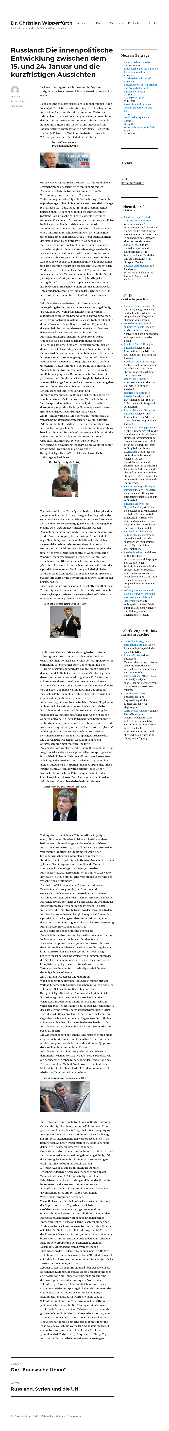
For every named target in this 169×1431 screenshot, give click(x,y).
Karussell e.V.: (131, 245)
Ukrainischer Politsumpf (137, 78)
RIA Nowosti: (130, 451)
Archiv (124, 179)
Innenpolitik (17, 106)
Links (121, 23)
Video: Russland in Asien (137, 62)
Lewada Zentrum (133, 655)
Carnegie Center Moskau (137, 306)
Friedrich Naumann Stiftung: (139, 361)
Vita (111, 23)
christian (15, 96)
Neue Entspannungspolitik (138, 427)
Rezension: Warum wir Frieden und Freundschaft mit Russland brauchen (140, 88)
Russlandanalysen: (134, 552)
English (153, 23)
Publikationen (136, 23)
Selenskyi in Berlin (134, 98)
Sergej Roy (130, 272)
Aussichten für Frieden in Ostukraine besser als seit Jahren (138, 108)
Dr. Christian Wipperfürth (41, 23)
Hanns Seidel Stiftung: (136, 379)
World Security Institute (137, 710)
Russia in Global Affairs (136, 676)
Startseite (81, 23)
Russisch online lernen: (136, 265)
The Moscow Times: (135, 693)
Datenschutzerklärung (53, 1416)
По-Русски (98, 23)
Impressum (75, 1416)
